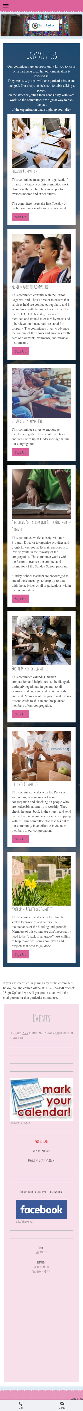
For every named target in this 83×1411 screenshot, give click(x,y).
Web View (76, 1399)
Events (25, 1033)
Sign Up (20, 216)
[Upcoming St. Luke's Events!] (41, 1099)
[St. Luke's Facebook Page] (41, 1209)
